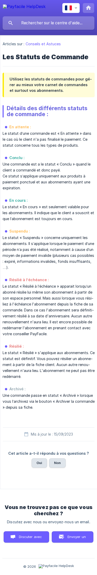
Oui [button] (39, 463)
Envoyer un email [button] (77, 539)
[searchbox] (48, 23)
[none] (24, 7)
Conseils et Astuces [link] (43, 44)
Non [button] (57, 463)
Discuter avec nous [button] (30, 539)
